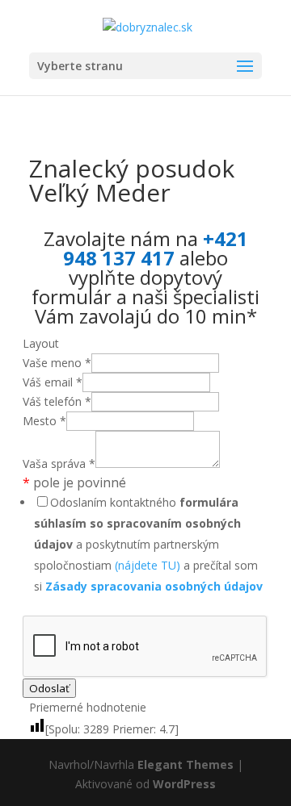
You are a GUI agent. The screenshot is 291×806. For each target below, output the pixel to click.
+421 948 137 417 (155, 248)
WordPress (184, 783)
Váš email (52, 382)
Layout (41, 343)
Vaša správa (59, 463)
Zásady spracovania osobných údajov (154, 586)
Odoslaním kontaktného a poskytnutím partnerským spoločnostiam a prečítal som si (148, 544)
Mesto (44, 420)
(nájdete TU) (147, 565)
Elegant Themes (185, 764)
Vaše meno (57, 362)
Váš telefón (57, 401)
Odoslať (49, 688)
